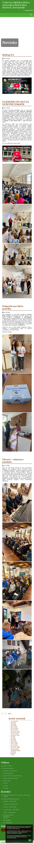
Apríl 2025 (13, 741)
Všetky (12, 755)
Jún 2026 (13, 722)
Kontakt (5, 785)
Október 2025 (14, 734)
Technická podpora (8, 768)
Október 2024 (14, 749)
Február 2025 (14, 743)
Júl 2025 (13, 736)
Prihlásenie (29, 10)
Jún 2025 (13, 738)
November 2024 (15, 748)
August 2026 (14, 721)
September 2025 (15, 735)
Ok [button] (30, 840)
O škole (5, 783)
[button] (23, 11)
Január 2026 (14, 729)
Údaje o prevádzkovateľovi (10, 778)
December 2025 (15, 731)
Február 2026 (14, 728)
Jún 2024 (13, 752)
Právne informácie (8, 773)
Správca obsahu (7, 766)
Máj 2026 (13, 724)
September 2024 (15, 750)
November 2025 (15, 732)
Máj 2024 (13, 753)
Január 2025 (14, 745)
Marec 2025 (14, 742)
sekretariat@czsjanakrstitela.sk (11, 799)
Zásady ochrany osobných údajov (12, 775)
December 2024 (15, 746)
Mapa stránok (7, 780)
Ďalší (9, 713)
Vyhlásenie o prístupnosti (10, 771)
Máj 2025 (13, 739)
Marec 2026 (14, 727)
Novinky (5, 788)
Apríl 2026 (14, 725)
